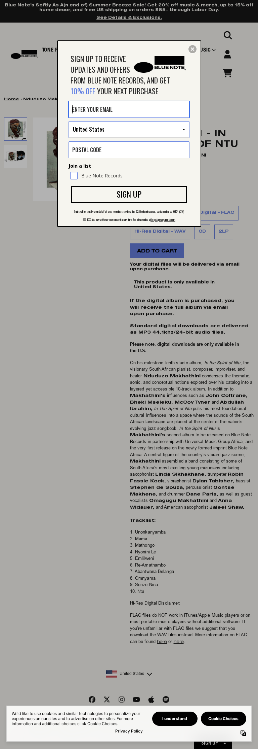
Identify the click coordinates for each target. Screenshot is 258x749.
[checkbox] (129, 175)
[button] (192, 49)
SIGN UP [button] (129, 194)
